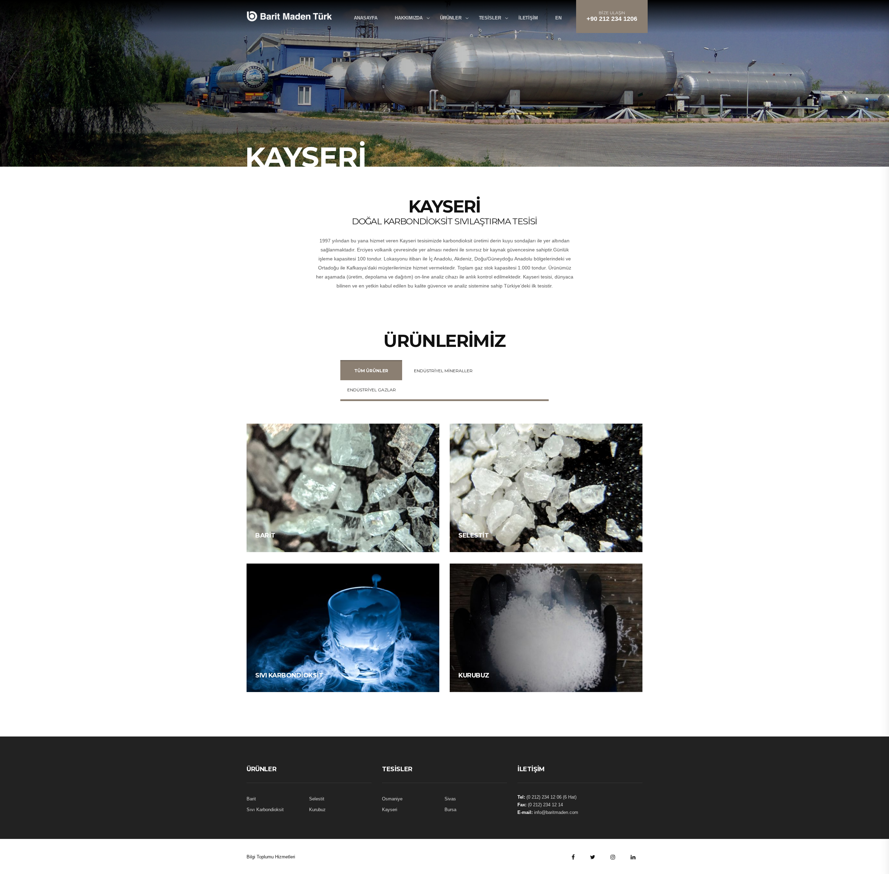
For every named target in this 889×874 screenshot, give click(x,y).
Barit (265, 535)
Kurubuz (473, 675)
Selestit (473, 535)
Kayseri (389, 809)
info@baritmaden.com (556, 812)
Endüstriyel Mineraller (443, 370)
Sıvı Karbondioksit (289, 675)
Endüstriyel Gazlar (371, 389)
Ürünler (450, 17)
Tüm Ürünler (371, 370)
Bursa (450, 809)
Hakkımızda (409, 17)
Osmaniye (392, 798)
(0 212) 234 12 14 (545, 804)
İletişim (528, 17)
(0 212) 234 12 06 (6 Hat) (551, 797)
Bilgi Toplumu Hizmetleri (271, 856)
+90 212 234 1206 (612, 18)
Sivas (450, 798)
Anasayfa (365, 17)
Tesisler (490, 17)
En (558, 17)
